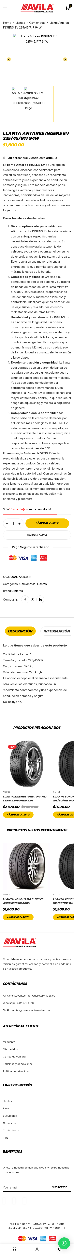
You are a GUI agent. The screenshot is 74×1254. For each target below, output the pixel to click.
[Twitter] (32, 599)
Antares (17, 591)
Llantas (20, 23)
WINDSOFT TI (58, 1227)
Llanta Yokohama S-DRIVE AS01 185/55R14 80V (23, 901)
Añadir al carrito (18, 814)
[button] (68, 8)
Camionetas (37, 23)
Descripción (20, 631)
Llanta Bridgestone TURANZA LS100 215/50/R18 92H (25, 798)
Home (7, 23)
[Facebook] (25, 599)
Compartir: (10, 599)
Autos (6, 792)
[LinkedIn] (40, 599)
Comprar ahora (37, 535)
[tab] (20, 631)
